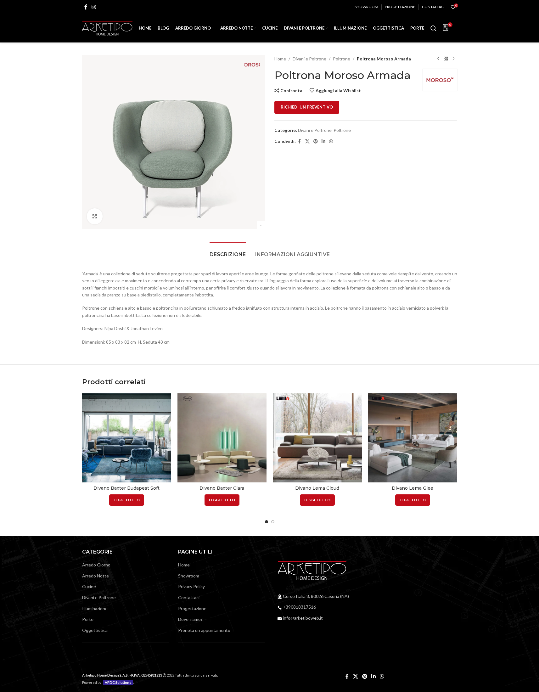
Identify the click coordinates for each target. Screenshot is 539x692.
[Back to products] (446, 59)
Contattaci (188, 597)
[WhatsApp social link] (331, 141)
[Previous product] (438, 59)
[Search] (433, 28)
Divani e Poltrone (309, 58)
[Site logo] (107, 28)
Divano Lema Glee (412, 488)
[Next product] (453, 59)
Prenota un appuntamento (204, 630)
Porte (87, 619)
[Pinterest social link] (316, 141)
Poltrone (341, 58)
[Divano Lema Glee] (412, 437)
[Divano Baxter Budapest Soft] (126, 437)
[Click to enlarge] (95, 216)
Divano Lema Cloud (317, 488)
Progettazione (192, 608)
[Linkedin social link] (323, 141)
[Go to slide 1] (266, 521)
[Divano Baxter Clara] (222, 437)
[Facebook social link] (86, 7)
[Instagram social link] (94, 7)
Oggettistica (95, 630)
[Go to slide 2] (272, 521)
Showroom (188, 575)
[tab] (228, 251)
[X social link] (307, 141)
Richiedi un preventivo (307, 107)
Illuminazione (95, 608)
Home (280, 58)
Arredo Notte (95, 575)
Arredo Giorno (96, 564)
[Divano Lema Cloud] (317, 437)
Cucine (89, 586)
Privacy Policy (191, 586)
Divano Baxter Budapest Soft (126, 488)
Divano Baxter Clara (221, 488)
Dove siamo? (190, 619)
